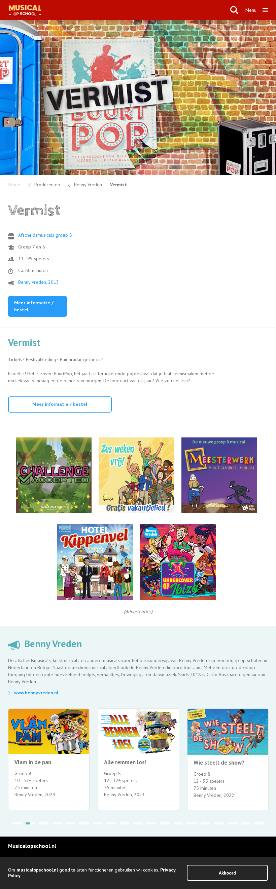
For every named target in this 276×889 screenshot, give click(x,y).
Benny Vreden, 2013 (38, 282)
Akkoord (227, 873)
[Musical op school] (115, 10)
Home (14, 185)
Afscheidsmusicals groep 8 (45, 235)
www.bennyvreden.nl (36, 693)
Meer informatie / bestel (34, 306)
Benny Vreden (88, 185)
